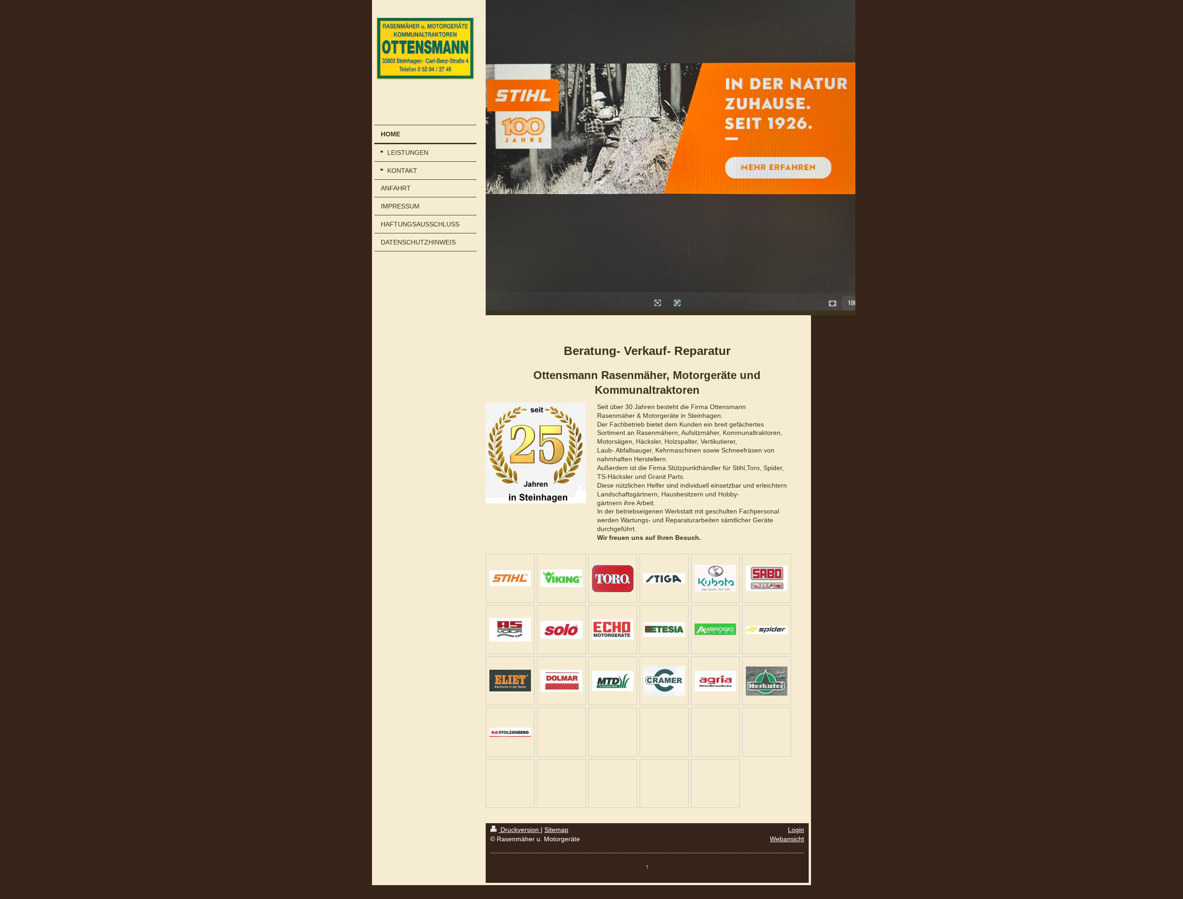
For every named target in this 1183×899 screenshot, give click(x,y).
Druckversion (520, 829)
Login (796, 829)
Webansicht (787, 839)
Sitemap (556, 829)
